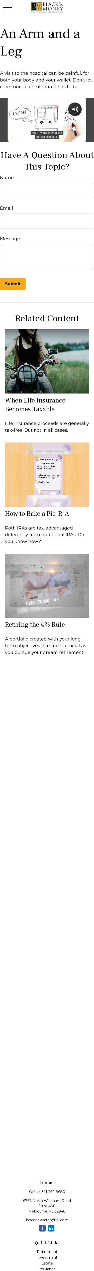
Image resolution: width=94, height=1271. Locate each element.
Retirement (47, 1252)
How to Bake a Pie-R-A (37, 513)
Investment (47, 1257)
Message (10, 239)
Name (7, 177)
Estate (47, 1263)
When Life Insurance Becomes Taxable (35, 405)
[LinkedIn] (51, 1228)
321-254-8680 (53, 1192)
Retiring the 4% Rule (35, 624)
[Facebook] (42, 1228)
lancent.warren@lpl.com (47, 1220)
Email (6, 208)
